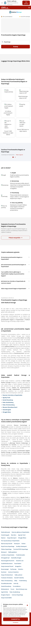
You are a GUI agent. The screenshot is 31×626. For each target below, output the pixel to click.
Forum (12, 593)
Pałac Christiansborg (6, 585)
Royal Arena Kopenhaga (7, 550)
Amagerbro (18, 570)
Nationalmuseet (5, 536)
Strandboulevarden (6, 588)
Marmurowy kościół (6, 548)
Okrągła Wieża (22, 542)
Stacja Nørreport (11, 542)
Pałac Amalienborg (15, 596)
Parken (23, 548)
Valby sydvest (18, 579)
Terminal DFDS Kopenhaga (20, 553)
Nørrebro (13, 539)
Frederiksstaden (20, 559)
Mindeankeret (5, 593)
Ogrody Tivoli (21, 539)
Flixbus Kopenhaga (6, 553)
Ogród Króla (4, 596)
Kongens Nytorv (5, 599)
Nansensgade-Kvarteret (7, 565)
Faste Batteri (17, 568)
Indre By (16, 588)
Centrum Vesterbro (13, 576)
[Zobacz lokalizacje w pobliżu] (28, 42)
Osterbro (20, 573)
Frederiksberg (23, 585)
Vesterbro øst (19, 565)
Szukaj (15, 46)
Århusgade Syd (5, 562)
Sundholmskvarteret (6, 568)
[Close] (2, 3)
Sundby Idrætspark (21, 550)
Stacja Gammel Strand (7, 570)
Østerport (4, 556)
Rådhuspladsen (12, 556)
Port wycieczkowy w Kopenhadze (10, 545)
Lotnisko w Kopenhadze (7, 559)
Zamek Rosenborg (6, 590)
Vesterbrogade (5, 539)
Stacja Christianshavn (7, 579)
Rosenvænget (5, 573)
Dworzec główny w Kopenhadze (20, 536)
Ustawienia (15, 622)
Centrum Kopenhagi (17, 599)
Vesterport (17, 548)
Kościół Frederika (19, 582)
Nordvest (3, 576)
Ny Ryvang (13, 573)
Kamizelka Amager (16, 562)
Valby (15, 585)
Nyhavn (3, 542)
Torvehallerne (16, 590)
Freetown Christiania (7, 582)
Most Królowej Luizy (21, 593)
